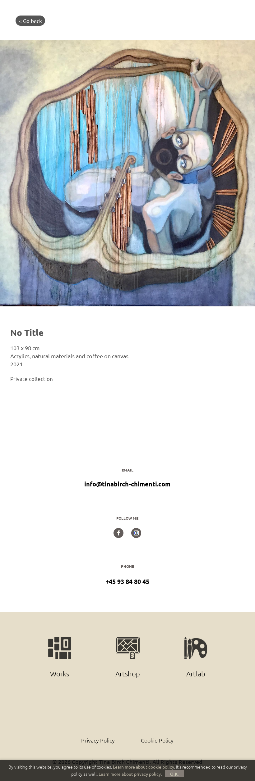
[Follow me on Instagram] (136, 535)
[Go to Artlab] (195, 640)
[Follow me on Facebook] (118, 535)
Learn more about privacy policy (130, 774)
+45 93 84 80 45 (127, 581)
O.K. (174, 774)
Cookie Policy (157, 740)
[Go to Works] (60, 640)
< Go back (30, 20)
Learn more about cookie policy (143, 767)
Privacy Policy (98, 740)
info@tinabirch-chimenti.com (127, 484)
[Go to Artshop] (128, 640)
